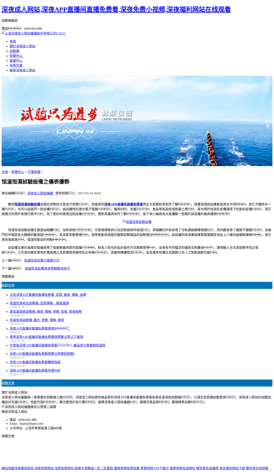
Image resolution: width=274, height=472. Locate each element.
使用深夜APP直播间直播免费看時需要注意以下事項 (46, 337)
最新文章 (8, 285)
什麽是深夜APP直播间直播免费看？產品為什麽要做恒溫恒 (58, 345)
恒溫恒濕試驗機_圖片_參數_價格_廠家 (37, 320)
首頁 (13, 41)
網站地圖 (158, 460)
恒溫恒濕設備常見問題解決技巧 (47, 268)
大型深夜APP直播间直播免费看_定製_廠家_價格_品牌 (48, 294)
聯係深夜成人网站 (22, 70)
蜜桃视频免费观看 (127, 468)
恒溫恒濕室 (186, 452)
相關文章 (8, 383)
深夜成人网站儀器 (40, 193)
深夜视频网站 (44, 468)
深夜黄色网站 (24, 468)
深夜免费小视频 (145, 452)
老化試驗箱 (167, 452)
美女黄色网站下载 (232, 468)
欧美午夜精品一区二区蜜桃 (94, 468)
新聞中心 (16, 56)
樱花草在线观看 (257, 468)
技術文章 (16, 65)
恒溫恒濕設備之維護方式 (41, 260)
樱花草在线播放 (207, 468)
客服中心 (16, 60)
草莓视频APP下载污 (154, 468)
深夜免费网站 (64, 468)
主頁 (5, 172)
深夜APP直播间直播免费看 (112, 452)
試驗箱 (14, 51)
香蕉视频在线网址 (182, 468)
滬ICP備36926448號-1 (203, 460)
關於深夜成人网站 (22, 46)
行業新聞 (34, 172)
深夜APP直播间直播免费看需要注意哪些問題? (42, 353)
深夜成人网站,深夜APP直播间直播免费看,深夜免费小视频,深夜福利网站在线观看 (116, 9)
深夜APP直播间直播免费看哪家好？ (40, 328)
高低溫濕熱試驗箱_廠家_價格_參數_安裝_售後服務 (46, 311)
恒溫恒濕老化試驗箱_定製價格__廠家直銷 (39, 303)
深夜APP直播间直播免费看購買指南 (35, 362)
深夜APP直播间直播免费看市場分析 (35, 370)
